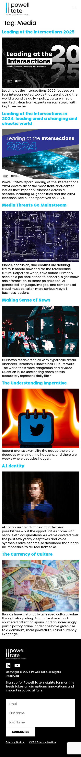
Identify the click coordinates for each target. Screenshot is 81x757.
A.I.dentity (13, 465)
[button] (74, 8)
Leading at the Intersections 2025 (38, 31)
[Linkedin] (8, 665)
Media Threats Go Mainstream (34, 205)
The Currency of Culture (27, 554)
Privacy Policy (15, 742)
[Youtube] (17, 665)
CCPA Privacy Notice (42, 742)
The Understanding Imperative (34, 382)
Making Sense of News (26, 300)
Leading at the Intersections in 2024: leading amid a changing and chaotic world (39, 118)
